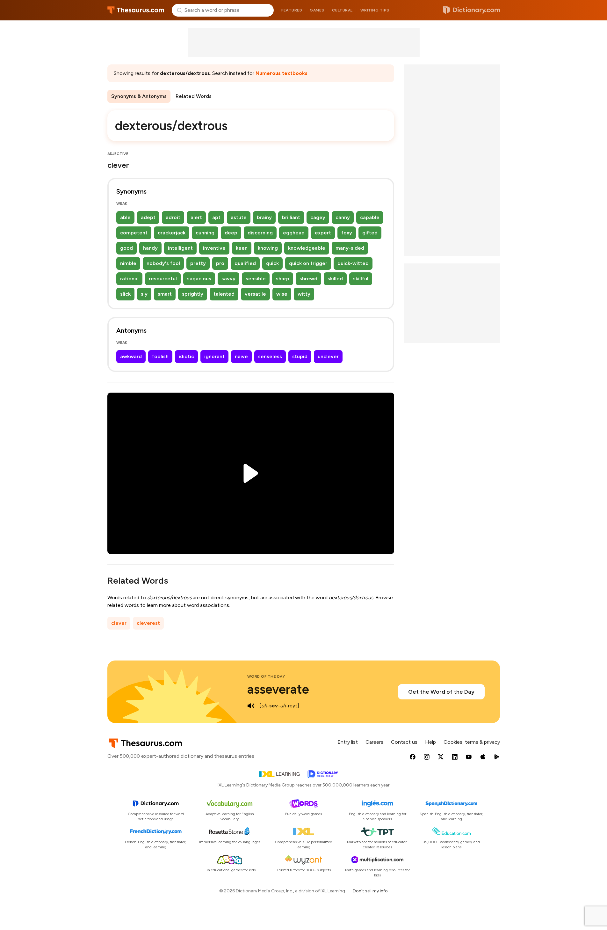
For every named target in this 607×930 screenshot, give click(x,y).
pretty (198, 263)
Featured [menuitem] (291, 10)
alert (196, 217)
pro (220, 263)
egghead (294, 233)
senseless (270, 356)
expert (323, 233)
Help (430, 742)
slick (125, 294)
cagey (317, 217)
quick (272, 263)
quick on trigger (308, 263)
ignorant (214, 356)
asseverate (278, 689)
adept (148, 217)
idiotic (186, 356)
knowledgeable (306, 248)
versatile (255, 294)
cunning (205, 233)
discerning (260, 233)
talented (224, 294)
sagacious (199, 279)
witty (304, 294)
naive (241, 356)
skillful (360, 279)
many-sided (350, 248)
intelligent (180, 248)
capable (369, 217)
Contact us (404, 742)
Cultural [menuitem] (342, 10)
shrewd (308, 279)
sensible (256, 279)
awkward (131, 356)
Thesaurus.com (135, 10)
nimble (128, 263)
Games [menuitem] (317, 10)
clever (118, 623)
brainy (264, 217)
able (125, 217)
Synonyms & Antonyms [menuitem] (139, 96)
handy (150, 248)
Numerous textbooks (281, 73)
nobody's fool (163, 263)
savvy (228, 279)
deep (231, 233)
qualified (245, 263)
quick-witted (353, 263)
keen (242, 248)
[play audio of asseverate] (251, 706)
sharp (282, 279)
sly (144, 294)
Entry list (347, 742)
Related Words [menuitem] (194, 96)
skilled (335, 279)
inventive (214, 248)
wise (281, 294)
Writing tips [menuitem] (374, 10)
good (126, 248)
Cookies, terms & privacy (472, 742)
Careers (374, 742)
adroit (173, 217)
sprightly (192, 294)
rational (129, 279)
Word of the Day (266, 676)
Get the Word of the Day (441, 691)
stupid (299, 356)
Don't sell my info (370, 891)
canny (343, 217)
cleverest (148, 623)
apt (216, 217)
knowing (268, 248)
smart (165, 294)
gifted (370, 233)
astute (239, 217)
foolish (160, 356)
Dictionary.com (471, 10)
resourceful (163, 279)
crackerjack (171, 233)
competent (134, 233)
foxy (346, 233)
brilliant (291, 217)
